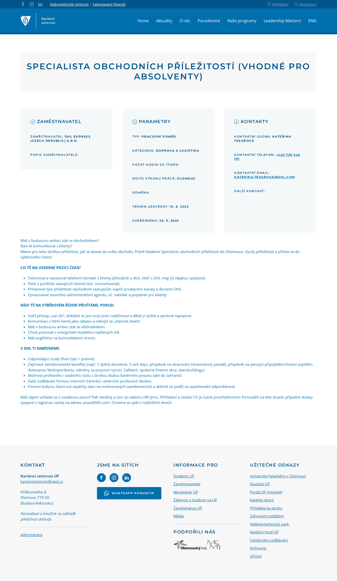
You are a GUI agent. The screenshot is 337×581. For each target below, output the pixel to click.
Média (178, 515)
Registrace (308, 4)
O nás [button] (185, 20)
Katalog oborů (262, 499)
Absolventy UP (185, 492)
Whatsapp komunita (133, 493)
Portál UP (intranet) (266, 492)
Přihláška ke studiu (266, 508)
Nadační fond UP (264, 531)
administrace (31, 534)
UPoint (256, 556)
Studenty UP (183, 475)
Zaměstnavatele (186, 483)
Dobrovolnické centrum (69, 4)
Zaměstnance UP (187, 508)
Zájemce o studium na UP (195, 499)
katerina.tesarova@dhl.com (264, 177)
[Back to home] (37, 20)
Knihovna (258, 547)
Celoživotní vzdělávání (269, 540)
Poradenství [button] (209, 20)
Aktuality (164, 20)
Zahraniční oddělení (267, 515)
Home (143, 20)
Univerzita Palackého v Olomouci (278, 475)
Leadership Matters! (282, 20)
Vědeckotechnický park (270, 524)
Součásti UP (260, 483)
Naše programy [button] (241, 20)
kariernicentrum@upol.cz (41, 481)
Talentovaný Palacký (109, 4)
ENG (312, 20)
